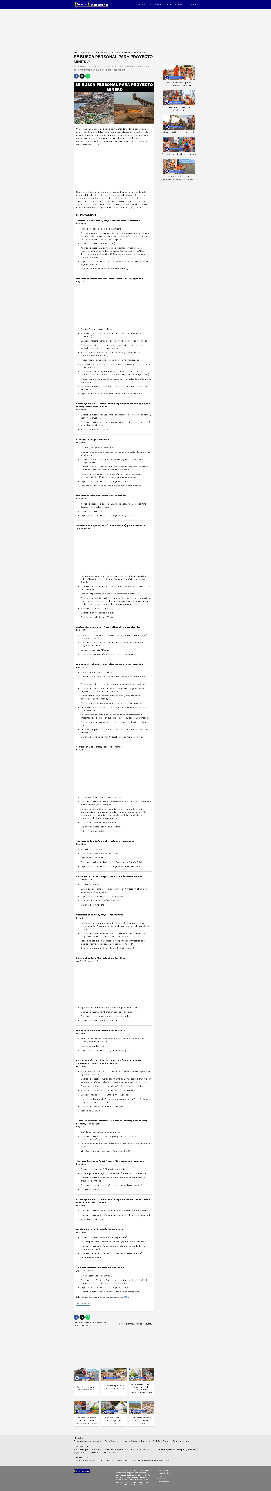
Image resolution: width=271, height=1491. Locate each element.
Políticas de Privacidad (165, 1473)
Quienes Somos (163, 1482)
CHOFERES (192, 4)
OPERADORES (179, 4)
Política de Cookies (164, 1470)
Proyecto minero (83, 1304)
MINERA (168, 4)
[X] (82, 76)
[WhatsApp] (87, 76)
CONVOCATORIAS (155, 4)
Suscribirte (161, 1476)
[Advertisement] (135, 29)
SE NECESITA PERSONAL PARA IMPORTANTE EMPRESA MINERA (90, 1324)
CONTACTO (161, 1479)
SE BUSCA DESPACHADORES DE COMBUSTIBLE (135, 1324)
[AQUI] (127, 1297)
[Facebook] (76, 76)
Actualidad (140, 4)
